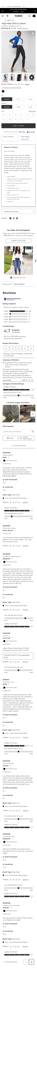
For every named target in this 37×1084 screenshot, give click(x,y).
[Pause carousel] (35, 11)
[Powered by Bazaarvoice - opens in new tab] (18, 278)
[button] (34, 15)
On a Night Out (9, 20)
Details (27, 84)
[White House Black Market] (18, 16)
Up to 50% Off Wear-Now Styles (19, 9)
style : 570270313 (9, 151)
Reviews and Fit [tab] (7, 284)
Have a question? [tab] (19, 284)
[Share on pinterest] (17, 218)
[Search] (29, 16)
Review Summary (22, 28)
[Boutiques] (7, 16)
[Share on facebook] (10, 218)
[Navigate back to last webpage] (3, 20)
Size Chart (32, 111)
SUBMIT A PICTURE (18, 241)
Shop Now (16, 11)
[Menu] (2, 16)
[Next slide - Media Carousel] (35, 260)
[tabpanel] (18, 626)
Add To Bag (18, 126)
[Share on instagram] (14, 218)
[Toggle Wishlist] (33, 33)
